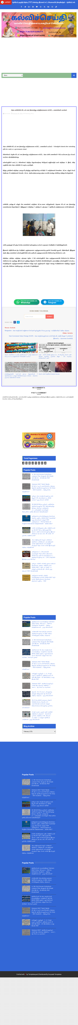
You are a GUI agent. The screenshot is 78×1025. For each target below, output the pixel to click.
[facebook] (21, 7)
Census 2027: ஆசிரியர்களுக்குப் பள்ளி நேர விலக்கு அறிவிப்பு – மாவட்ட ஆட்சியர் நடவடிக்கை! (42, 685)
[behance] (48, 7)
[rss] (44, 7)
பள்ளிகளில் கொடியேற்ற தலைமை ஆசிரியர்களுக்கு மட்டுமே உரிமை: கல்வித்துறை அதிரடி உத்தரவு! (42, 633)
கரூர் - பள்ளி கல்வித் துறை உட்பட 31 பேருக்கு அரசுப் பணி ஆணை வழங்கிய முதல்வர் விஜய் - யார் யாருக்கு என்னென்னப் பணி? (55, 356)
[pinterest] (33, 7)
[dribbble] (40, 7)
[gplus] (29, 7)
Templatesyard (33, 974)
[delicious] (56, 7)
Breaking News (29, 113)
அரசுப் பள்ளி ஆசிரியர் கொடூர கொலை (49, 374)
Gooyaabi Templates (54, 974)
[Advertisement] (39, 55)
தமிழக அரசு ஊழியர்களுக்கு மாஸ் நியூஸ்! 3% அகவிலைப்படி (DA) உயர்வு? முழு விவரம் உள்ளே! (42, 497)
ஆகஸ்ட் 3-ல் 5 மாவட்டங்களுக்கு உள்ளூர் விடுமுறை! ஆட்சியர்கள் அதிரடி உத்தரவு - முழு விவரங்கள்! (42, 693)
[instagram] (52, 7)
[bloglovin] (36, 7)
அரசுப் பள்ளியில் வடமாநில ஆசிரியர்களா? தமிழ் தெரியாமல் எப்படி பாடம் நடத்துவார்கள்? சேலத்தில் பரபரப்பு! (21, 355)
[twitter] (25, 7)
